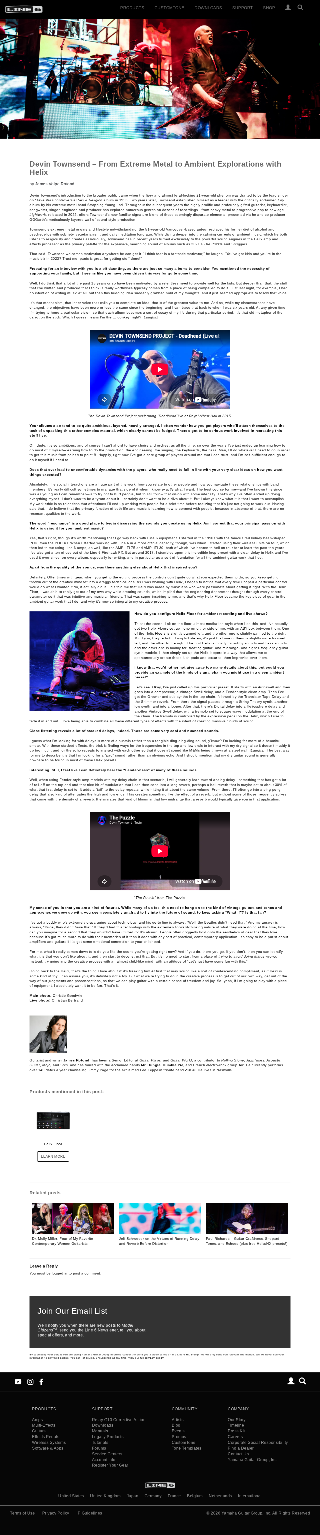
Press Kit (236, 1431)
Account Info (104, 1460)
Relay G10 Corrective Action (119, 1420)
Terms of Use (22, 1513)
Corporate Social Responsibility (258, 1442)
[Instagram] (30, 1381)
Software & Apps (48, 1448)
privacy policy (154, 1357)
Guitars (39, 1431)
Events (178, 1431)
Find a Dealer (241, 1448)
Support (242, 8)
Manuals (100, 1431)
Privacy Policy (55, 1513)
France (174, 1496)
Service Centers (107, 1454)
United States (71, 1496)
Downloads (208, 8)
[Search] (302, 8)
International (250, 1496)
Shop (269, 8)
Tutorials (100, 1442)
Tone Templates (187, 1448)
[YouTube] (18, 1381)
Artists (178, 1420)
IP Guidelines (89, 1513)
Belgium (195, 1496)
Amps (37, 1420)
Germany (153, 1496)
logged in (60, 1273)
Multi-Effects (44, 1425)
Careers (235, 1437)
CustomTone (169, 8)
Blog (176, 1425)
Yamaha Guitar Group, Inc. (253, 1460)
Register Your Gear (110, 1465)
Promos (179, 1437)
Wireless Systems (49, 1442)
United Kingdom (105, 1496)
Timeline (236, 1425)
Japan (132, 1496)
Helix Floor (53, 1144)
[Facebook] (41, 1381)
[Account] (288, 8)
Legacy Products (108, 1437)
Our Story (237, 1420)
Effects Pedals (45, 1437)
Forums (99, 1448)
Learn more (53, 1156)
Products (132, 8)
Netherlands (220, 1496)
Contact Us (238, 1454)
